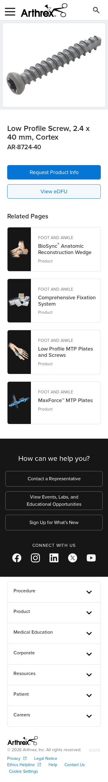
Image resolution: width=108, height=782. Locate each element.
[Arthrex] (41, 10)
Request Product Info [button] (54, 172)
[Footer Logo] (22, 740)
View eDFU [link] (54, 191)
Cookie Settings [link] (23, 771)
